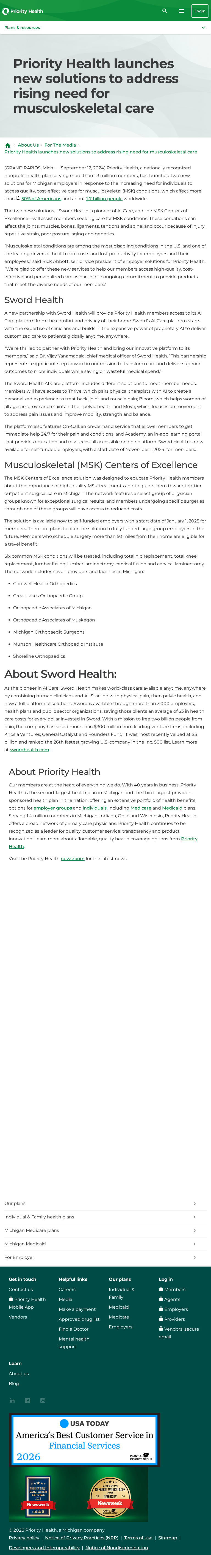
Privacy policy (24, 1537)
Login (200, 11)
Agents (172, 1299)
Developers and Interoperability (44, 1547)
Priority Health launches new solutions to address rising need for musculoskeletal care (100, 152)
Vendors (18, 1317)
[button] (105, 27)
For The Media (60, 145)
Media (65, 1299)
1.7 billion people (104, 198)
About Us (28, 145)
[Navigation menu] (181, 11)
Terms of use (138, 1537)
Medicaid (172, 808)
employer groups (53, 808)
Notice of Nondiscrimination (116, 1547)
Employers (120, 1327)
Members (174, 1289)
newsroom (73, 858)
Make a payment (77, 1309)
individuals (95, 808)
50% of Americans (41, 198)
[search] (164, 11)
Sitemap (167, 1537)
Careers (67, 1289)
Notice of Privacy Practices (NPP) (81, 1537)
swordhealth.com (29, 749)
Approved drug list (79, 1319)
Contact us (21, 1289)
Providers (174, 1319)
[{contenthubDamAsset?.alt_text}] (12, 1400)
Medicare (141, 808)
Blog (14, 1383)
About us (19, 1373)
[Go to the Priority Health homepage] (22, 11)
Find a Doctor (73, 1329)
